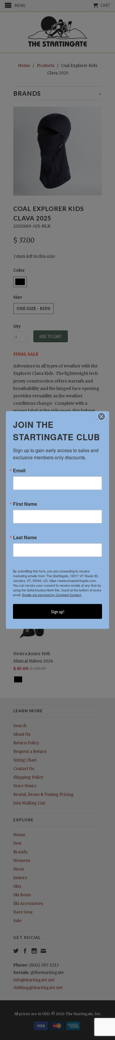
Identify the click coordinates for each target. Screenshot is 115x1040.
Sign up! (57, 612)
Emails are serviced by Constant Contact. (52, 594)
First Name (25, 504)
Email (19, 470)
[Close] (101, 416)
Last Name (25, 537)
